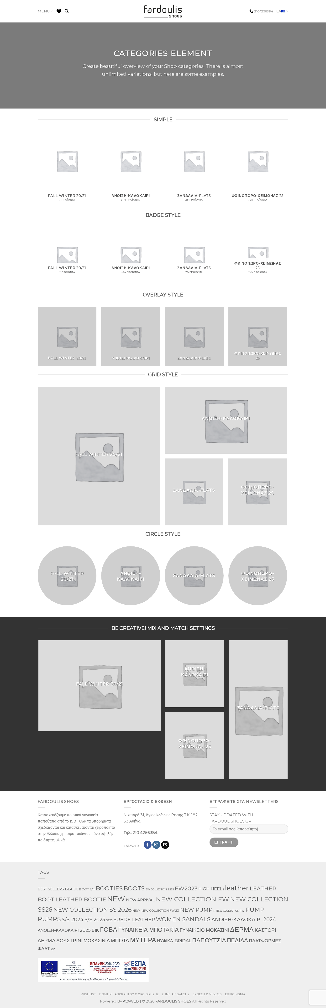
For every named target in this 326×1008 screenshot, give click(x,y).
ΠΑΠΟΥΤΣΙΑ (209, 940)
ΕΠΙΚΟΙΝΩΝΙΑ (235, 994)
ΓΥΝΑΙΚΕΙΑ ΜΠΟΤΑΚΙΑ (148, 929)
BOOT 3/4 (87, 889)
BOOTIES (109, 888)
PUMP (254, 909)
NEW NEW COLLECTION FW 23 (155, 910)
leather (237, 888)
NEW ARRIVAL (140, 900)
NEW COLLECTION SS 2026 (92, 909)
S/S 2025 (94, 919)
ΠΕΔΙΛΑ (237, 940)
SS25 (109, 920)
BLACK (71, 889)
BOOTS (134, 888)
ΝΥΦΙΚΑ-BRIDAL (174, 940)
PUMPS (49, 919)
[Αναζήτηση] (66, 11)
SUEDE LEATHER (134, 919)
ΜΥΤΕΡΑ (143, 940)
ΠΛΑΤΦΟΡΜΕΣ (265, 940)
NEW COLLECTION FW (192, 899)
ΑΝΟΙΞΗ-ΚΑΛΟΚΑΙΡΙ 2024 (243, 919)
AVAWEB (131, 1001)
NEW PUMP (196, 910)
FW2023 (186, 888)
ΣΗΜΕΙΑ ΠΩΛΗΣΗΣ (175, 994)
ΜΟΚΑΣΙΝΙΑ (97, 940)
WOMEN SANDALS (183, 919)
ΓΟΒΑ (108, 929)
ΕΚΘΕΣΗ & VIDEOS (207, 994)
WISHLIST (88, 994)
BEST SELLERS (51, 889)
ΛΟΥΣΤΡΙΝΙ (69, 940)
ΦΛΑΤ (44, 948)
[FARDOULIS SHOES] (163, 11)
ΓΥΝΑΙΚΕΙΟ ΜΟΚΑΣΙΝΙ (204, 930)
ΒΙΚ (95, 930)
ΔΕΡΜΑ (242, 929)
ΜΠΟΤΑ (120, 940)
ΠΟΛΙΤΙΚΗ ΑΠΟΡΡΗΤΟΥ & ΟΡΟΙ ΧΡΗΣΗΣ (129, 994)
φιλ (53, 949)
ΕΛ (278, 11)
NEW (116, 899)
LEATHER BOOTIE (80, 899)
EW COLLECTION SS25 (160, 889)
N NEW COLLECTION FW (228, 910)
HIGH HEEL (210, 889)
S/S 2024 (73, 919)
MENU (44, 11)
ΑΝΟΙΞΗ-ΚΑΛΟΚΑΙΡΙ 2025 (64, 930)
